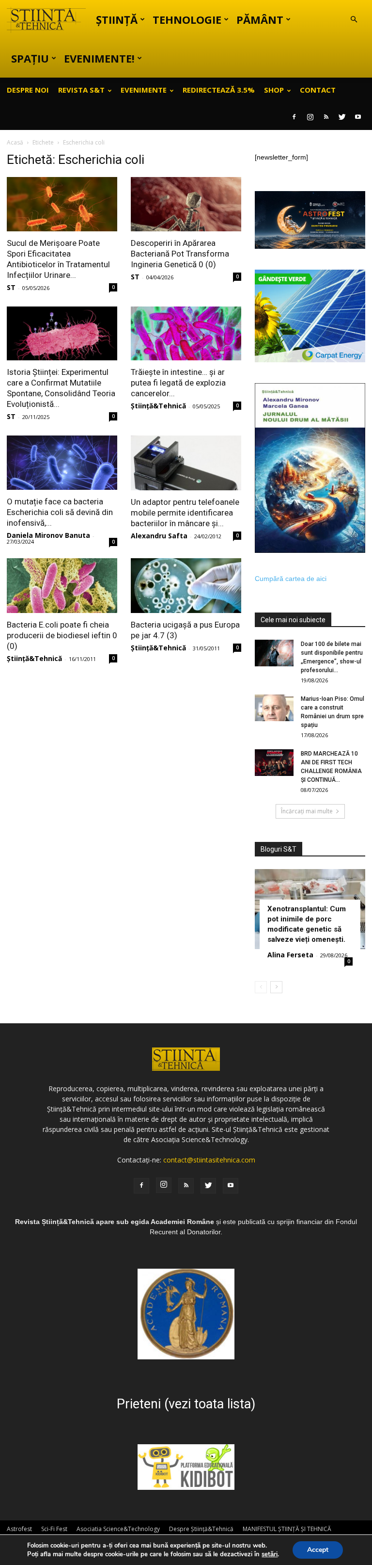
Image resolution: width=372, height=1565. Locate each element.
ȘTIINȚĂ (117, 19)
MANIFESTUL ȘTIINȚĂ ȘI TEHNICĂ (287, 1529)
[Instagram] (310, 117)
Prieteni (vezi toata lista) (186, 1404)
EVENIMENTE (144, 90)
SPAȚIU (30, 58)
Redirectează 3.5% (219, 90)
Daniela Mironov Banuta (48, 535)
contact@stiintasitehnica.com (209, 1159)
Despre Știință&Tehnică (201, 1529)
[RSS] (326, 117)
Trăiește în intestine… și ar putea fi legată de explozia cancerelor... (178, 382)
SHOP (274, 90)
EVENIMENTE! (99, 58)
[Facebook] (294, 117)
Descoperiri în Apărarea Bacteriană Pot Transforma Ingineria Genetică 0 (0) (180, 253)
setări (270, 1554)
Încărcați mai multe (307, 811)
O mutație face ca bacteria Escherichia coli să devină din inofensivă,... (60, 512)
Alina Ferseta (290, 954)
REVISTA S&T (81, 90)
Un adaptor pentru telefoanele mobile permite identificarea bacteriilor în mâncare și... (185, 512)
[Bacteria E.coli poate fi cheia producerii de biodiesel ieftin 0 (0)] (62, 585)
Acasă (15, 142)
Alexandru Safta (159, 535)
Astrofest (19, 1529)
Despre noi (28, 90)
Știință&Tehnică (158, 405)
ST (11, 287)
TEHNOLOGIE (187, 19)
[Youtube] (358, 117)
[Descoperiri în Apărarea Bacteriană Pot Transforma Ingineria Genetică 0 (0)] (186, 204)
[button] (353, 19)
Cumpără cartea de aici (290, 578)
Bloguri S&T (278, 849)
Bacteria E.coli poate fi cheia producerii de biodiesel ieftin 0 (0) (62, 635)
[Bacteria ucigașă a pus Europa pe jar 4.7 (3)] (186, 585)
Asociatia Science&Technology (118, 1529)
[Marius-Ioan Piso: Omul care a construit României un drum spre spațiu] (274, 707)
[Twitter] (342, 117)
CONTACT (318, 90)
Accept (317, 1549)
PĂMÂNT (259, 19)
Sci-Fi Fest (54, 1529)
